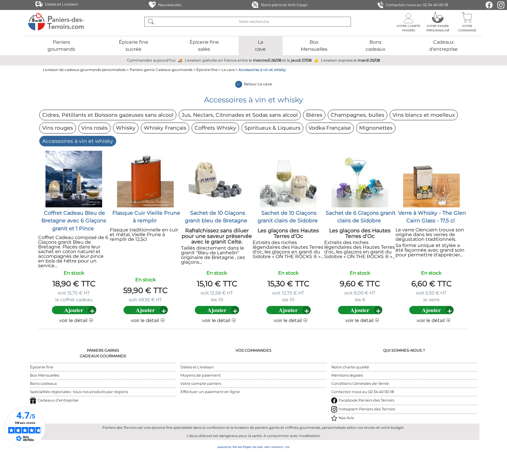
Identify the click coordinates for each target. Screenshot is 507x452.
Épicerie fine (207, 69)
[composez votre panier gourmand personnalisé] (437, 22)
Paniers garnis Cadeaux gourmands (161, 69)
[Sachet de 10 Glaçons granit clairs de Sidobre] (288, 179)
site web (257, 447)
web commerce (273, 447)
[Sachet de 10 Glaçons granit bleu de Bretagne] (217, 179)
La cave (228, 69)
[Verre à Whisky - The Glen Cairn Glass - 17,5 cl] (431, 179)
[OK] (150, 22)
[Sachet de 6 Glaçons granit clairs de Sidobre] (359, 179)
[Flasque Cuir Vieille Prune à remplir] (145, 179)
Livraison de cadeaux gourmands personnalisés (84, 69)
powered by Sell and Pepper (234, 447)
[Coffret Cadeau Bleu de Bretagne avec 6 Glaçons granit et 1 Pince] (73, 179)
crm (287, 447)
